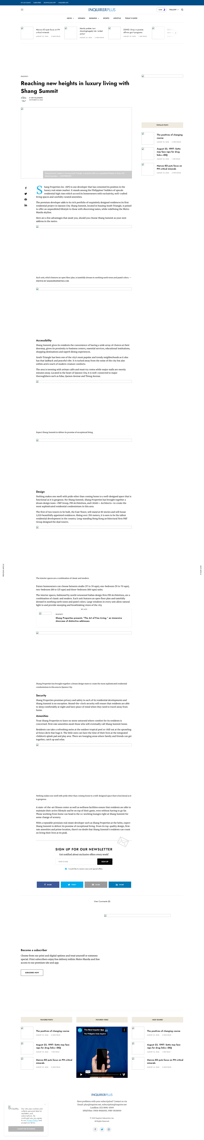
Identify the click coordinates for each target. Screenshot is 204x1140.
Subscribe (37, 3)
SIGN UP (104, 861)
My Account (26, 3)
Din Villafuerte (37, 98)
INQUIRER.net (63, 3)
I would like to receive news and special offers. (85, 869)
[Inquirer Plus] (102, 9)
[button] (32, 972)
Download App (50, 3)
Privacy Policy (32, 1120)
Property (24, 76)
